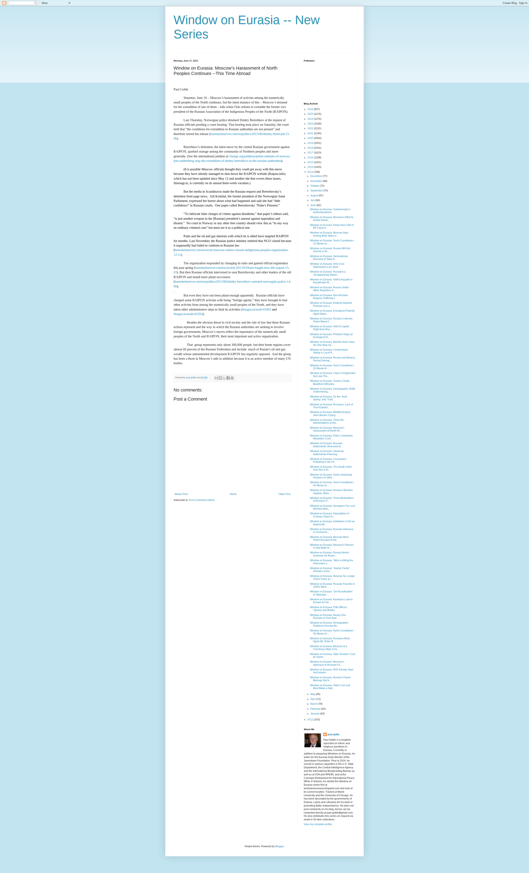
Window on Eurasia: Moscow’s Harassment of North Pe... (327, 429)
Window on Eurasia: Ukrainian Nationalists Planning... (327, 452)
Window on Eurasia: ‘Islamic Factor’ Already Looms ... (330, 570)
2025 (310, 114)
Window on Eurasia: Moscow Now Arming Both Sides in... (329, 234)
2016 (310, 157)
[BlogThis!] (220, 378)
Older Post (284, 494)
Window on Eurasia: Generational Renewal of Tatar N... (329, 258)
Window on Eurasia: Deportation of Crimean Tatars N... (329, 515)
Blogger (279, 846)
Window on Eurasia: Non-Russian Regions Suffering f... (329, 297)
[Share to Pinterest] (232, 378)
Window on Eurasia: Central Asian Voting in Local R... (329, 351)
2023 (310, 123)
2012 (310, 719)
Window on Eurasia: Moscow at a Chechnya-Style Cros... (328, 648)
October (315, 185)
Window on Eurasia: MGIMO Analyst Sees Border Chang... (330, 413)
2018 (310, 147)
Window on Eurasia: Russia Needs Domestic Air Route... (329, 554)
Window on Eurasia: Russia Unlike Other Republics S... (329, 289)
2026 (310, 109)
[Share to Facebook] (228, 378)
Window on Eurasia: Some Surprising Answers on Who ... (331, 476)
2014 (310, 167)
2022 (310, 128)
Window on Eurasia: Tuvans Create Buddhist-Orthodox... (330, 382)
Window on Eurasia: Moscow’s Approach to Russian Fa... (327, 663)
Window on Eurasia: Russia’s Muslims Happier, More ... (331, 492)
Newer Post (181, 494)
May (313, 694)
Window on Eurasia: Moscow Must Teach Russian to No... (329, 538)
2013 (310, 172)
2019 (310, 143)
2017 (310, 152)
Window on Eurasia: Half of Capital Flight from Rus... (329, 328)
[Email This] (216, 378)
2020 (310, 138)
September (316, 190)
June (313, 205)
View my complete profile (318, 824)
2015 (310, 162)
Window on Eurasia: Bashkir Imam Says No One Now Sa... (332, 343)
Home (233, 494)
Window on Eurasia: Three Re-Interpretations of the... (327, 421)
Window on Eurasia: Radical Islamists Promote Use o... (331, 304)
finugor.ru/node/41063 (256, 309)
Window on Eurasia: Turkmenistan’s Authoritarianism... (330, 211)
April (313, 699)
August (314, 195)
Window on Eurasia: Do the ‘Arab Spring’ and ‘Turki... (328, 398)
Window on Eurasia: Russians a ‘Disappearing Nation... (328, 273)
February (315, 708)
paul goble (334, 734)
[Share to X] (224, 378)
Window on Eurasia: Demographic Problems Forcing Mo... (329, 624)
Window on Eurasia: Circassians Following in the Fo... (328, 460)
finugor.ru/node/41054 (188, 314)
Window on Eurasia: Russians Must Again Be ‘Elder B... (330, 640)
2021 (310, 133)
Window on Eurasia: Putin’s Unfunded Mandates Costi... (331, 437)
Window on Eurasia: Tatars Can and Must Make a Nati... (330, 687)
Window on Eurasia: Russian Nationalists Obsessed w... (326, 445)
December (316, 176)
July (313, 200)
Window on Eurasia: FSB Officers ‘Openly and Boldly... (328, 609)
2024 (310, 118)
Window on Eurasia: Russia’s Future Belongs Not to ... (330, 679)
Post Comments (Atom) (202, 500)
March (314, 703)
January (315, 713)
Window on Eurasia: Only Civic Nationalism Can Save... (327, 265)
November (316, 181)
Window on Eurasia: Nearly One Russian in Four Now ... (328, 616)
